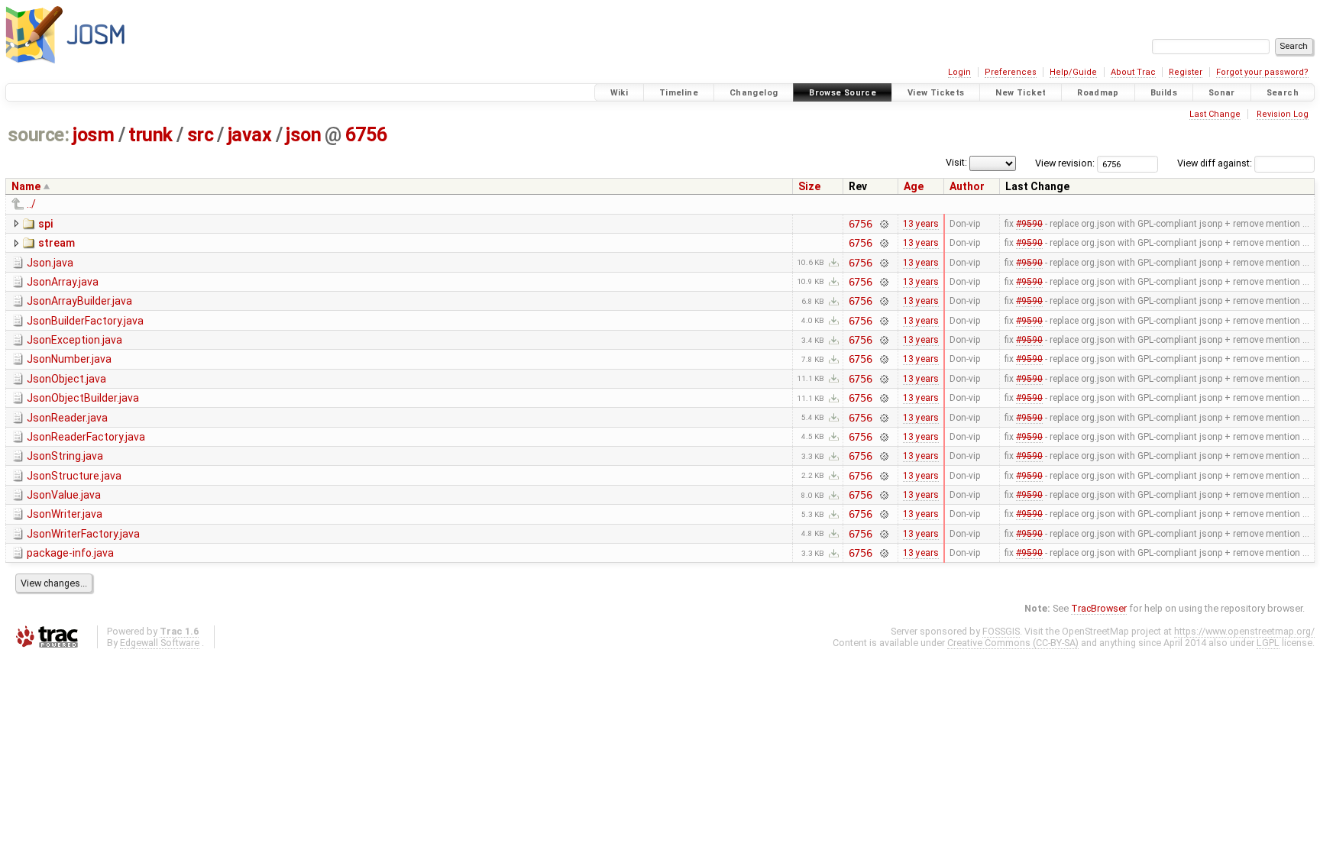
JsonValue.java (64, 495)
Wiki (619, 93)
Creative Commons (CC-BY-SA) (1013, 642)
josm (93, 135)
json (303, 135)
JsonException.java (74, 340)
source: (39, 135)
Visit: (956, 162)
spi (45, 224)
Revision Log (1283, 114)
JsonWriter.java (64, 514)
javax (250, 135)
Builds (1163, 93)
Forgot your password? (1262, 72)
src (200, 135)
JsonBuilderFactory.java (85, 321)
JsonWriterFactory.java (83, 534)
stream (56, 243)
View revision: (1065, 163)
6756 (366, 135)
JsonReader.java (67, 418)
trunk (150, 135)
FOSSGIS (1001, 631)
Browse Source (842, 93)
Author (967, 186)
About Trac (1133, 72)
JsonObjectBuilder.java (83, 398)
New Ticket (1020, 93)
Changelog (754, 93)
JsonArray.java (63, 282)
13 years (921, 223)
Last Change (1215, 114)
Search (1283, 93)
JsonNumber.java (69, 359)
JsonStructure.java (74, 476)
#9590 (1029, 223)
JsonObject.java (66, 379)
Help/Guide (1073, 72)
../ (31, 204)
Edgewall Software (159, 642)
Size (809, 186)
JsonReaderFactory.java (86, 437)
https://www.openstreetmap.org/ (1244, 631)
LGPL (1268, 642)
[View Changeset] (883, 224)
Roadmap (1098, 93)
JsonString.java (65, 456)
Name (25, 186)
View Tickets (936, 93)
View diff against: (1215, 163)
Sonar (1221, 93)
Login (959, 72)
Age (914, 186)
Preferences (1011, 72)
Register (1185, 72)
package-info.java (70, 553)
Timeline (678, 93)
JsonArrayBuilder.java (79, 301)
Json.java (50, 263)
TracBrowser (1099, 608)
